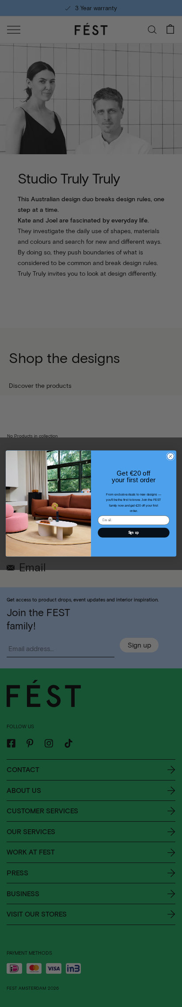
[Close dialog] (170, 456)
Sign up (134, 532)
